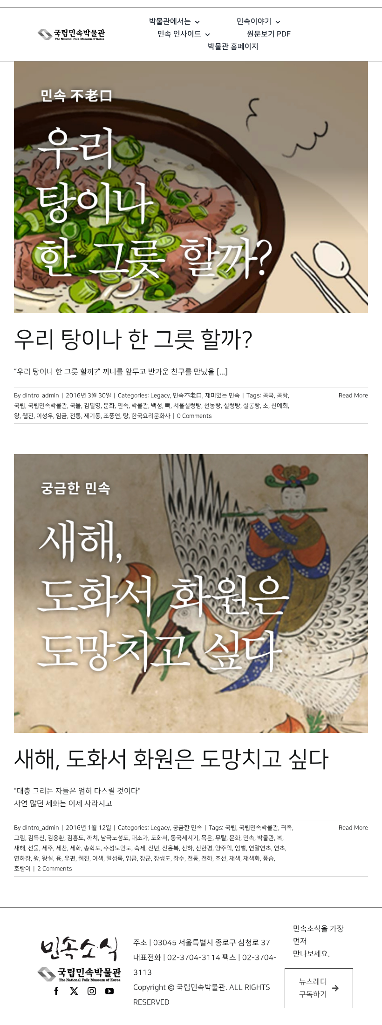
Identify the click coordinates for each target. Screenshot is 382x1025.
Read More (353, 395)
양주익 (223, 848)
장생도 (162, 858)
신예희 (279, 405)
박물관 (139, 405)
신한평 (204, 848)
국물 (75, 405)
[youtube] (109, 991)
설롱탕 (251, 405)
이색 (97, 858)
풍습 (268, 858)
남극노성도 (115, 838)
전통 (75, 416)
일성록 (114, 858)
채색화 (251, 858)
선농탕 (212, 405)
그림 (19, 838)
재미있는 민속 (222, 395)
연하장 (22, 858)
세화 (75, 848)
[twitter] (74, 991)
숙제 (139, 848)
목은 (206, 838)
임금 (61, 416)
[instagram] (92, 991)
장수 (178, 858)
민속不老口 (187, 395)
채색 (234, 858)
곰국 (268, 395)
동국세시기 (184, 838)
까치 (92, 838)
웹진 (28, 416)
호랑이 (22, 868)
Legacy (160, 395)
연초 (279, 848)
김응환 (56, 838)
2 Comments (54, 868)
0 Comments (194, 416)
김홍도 (75, 838)
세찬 (61, 848)
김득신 (36, 838)
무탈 (220, 838)
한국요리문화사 (151, 416)
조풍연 (111, 416)
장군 (145, 858)
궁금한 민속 (187, 827)
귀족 (286, 827)
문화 (109, 405)
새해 (19, 848)
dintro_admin (40, 395)
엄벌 (240, 848)
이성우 (44, 416)
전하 (206, 858)
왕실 (47, 858)
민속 (123, 405)
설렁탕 (232, 405)
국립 (19, 405)
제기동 (92, 416)
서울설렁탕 (187, 405)
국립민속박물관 (47, 405)
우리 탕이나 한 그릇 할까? (133, 340)
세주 (47, 848)
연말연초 (260, 848)
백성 (156, 405)
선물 (33, 848)
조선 (220, 858)
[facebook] (56, 991)
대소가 (139, 838)
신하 (187, 848)
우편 (69, 858)
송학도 (92, 848)
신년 (153, 848)
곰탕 (282, 395)
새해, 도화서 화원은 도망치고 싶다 (171, 760)
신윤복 (170, 848)
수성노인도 (117, 848)
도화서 (159, 838)
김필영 (92, 405)
